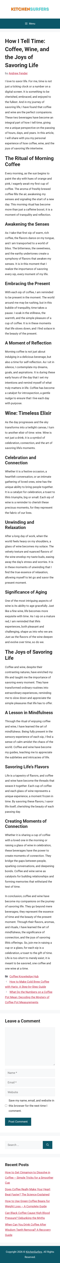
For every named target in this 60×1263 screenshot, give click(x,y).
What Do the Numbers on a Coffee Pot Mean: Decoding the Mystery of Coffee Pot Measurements (28, 997)
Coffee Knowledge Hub (24, 976)
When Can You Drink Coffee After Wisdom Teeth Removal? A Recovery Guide (28, 1230)
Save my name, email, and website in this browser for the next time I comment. (31, 1105)
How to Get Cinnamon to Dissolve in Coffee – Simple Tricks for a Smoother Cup (29, 1177)
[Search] (47, 1145)
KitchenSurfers (34, 1251)
